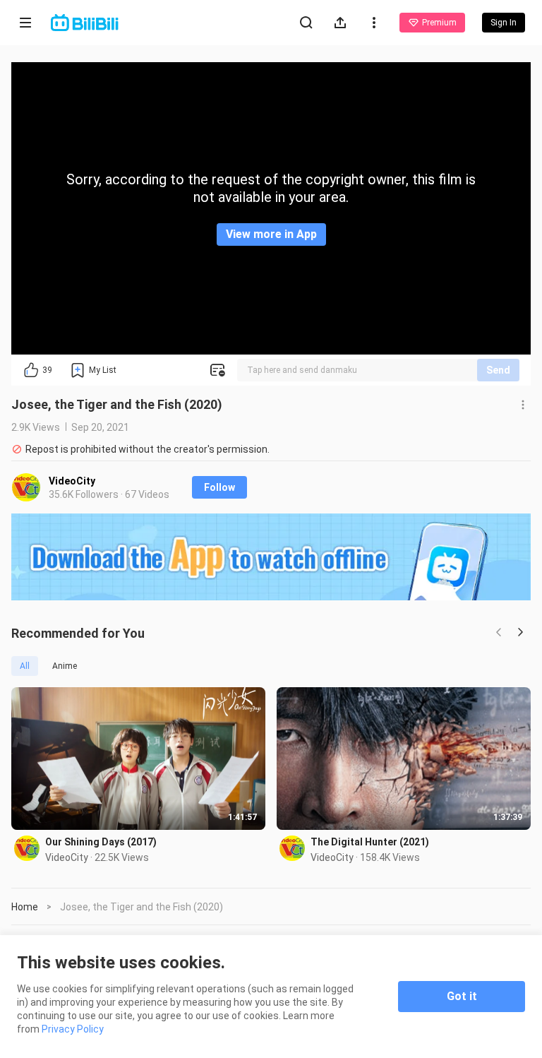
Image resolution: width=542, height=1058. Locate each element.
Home (24, 907)
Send (498, 370)
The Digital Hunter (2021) (370, 842)
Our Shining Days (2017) (101, 842)
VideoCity (72, 481)
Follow (219, 487)
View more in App (271, 234)
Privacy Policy (73, 1029)
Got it (462, 996)
